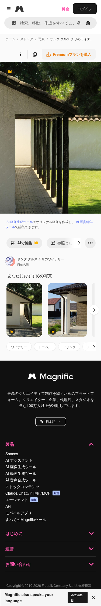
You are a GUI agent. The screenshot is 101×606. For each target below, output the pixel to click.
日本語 (50, 421)
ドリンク (69, 346)
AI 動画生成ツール (20, 473)
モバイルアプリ (18, 512)
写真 (41, 38)
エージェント (21, 499)
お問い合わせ (18, 564)
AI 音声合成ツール (20, 479)
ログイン (84, 8)
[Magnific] (50, 378)
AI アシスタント (19, 460)
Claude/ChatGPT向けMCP (32, 493)
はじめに (14, 533)
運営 (9, 549)
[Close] (93, 597)
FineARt (23, 264)
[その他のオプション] (20, 54)
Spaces (11, 453)
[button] (50, 421)
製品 (9, 444)
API (8, 506)
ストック (26, 38)
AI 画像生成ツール (19, 221)
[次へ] (79, 243)
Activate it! (77, 597)
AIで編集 (21, 244)
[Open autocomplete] (12, 23)
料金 (65, 8)
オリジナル (37, 72)
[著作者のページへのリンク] (10, 261)
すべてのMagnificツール (25, 519)
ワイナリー (19, 346)
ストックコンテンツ (22, 486)
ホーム (10, 38)
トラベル (45, 346)
